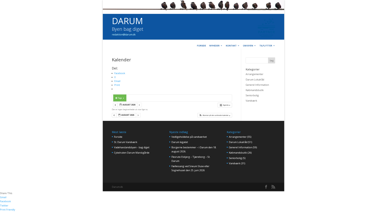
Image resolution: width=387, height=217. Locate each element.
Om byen (248, 45)
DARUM (127, 21)
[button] (215, 115)
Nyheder (214, 45)
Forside (201, 45)
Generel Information (257, 84)
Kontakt (231, 45)
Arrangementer (254, 74)
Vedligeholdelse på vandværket (189, 136)
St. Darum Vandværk (125, 142)
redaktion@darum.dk (124, 34)
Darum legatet (179, 142)
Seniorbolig (252, 95)
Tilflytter (265, 45)
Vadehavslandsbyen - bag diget (131, 147)
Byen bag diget (127, 29)
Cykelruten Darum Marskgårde (131, 152)
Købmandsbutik (255, 90)
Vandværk (251, 100)
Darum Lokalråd (255, 79)
